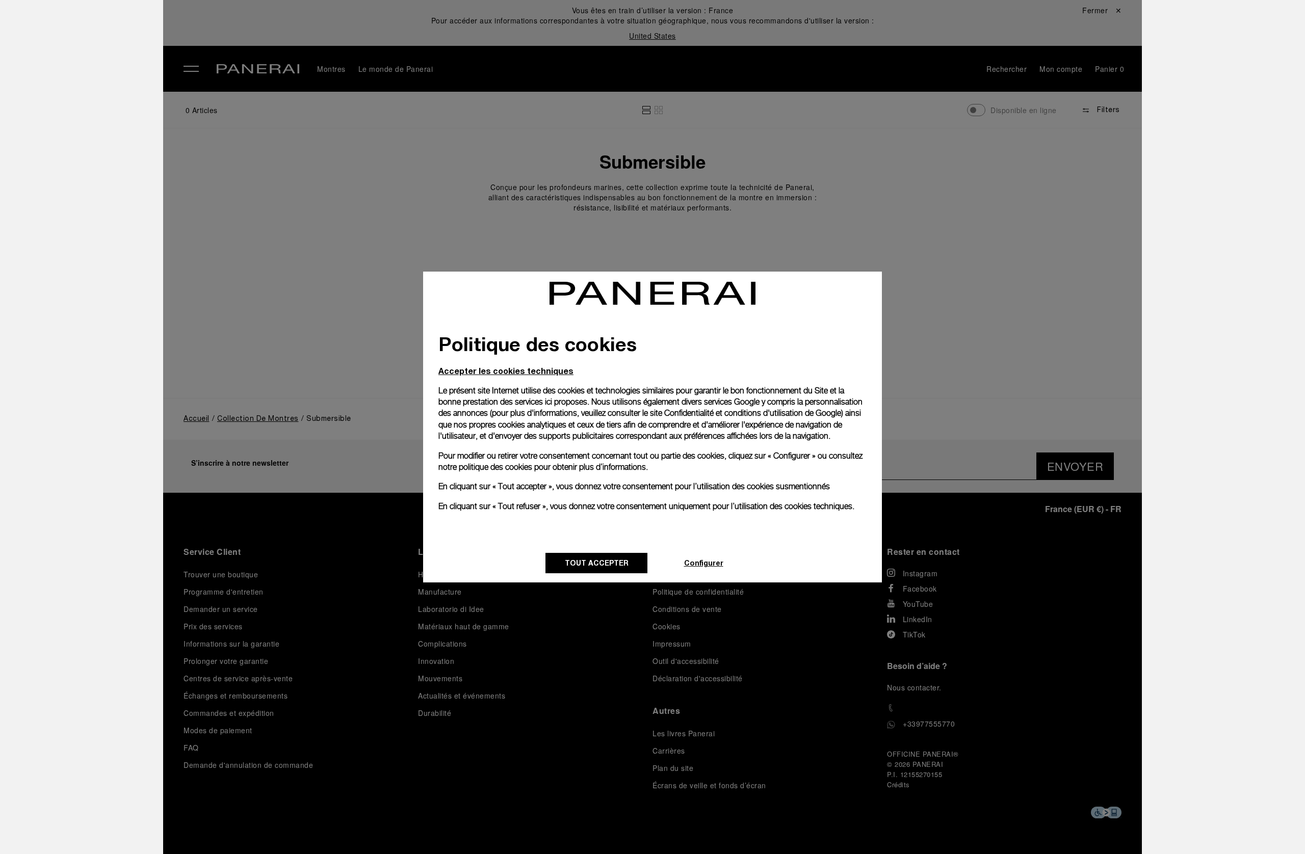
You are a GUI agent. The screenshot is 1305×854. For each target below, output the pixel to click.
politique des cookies (495, 467)
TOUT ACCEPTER (597, 562)
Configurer (703, 562)
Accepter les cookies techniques (505, 371)
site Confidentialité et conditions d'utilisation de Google (745, 413)
